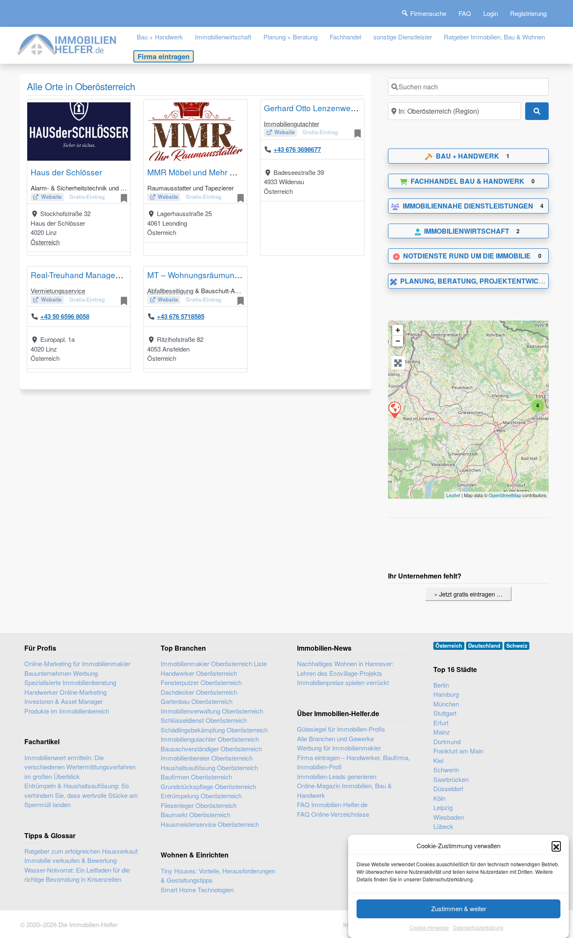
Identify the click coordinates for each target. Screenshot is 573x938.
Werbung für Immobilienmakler (339, 747)
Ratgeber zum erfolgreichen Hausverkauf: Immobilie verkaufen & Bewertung (81, 856)
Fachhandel (345, 36)
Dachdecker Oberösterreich (199, 692)
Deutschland (484, 645)
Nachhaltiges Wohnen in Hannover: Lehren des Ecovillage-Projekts (345, 668)
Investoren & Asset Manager (63, 701)
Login (490, 13)
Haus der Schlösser (66, 171)
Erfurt (440, 722)
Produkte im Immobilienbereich (66, 710)
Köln (439, 798)
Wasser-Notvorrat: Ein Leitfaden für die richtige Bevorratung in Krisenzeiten (77, 874)
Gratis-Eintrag (87, 197)
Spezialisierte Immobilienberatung (70, 682)
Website (51, 197)
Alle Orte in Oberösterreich (81, 86)
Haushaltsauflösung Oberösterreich (209, 767)
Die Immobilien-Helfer (87, 924)
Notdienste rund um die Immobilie (467, 256)
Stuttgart (444, 713)
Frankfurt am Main (458, 750)
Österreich (45, 241)
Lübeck (443, 826)
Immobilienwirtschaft (223, 36)
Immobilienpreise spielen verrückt (343, 682)
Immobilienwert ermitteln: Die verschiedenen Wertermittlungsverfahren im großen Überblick (79, 767)
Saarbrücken (451, 779)
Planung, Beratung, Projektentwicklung (481, 281)
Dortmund (447, 741)
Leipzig (443, 807)
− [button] (398, 340)
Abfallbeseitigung (170, 290)
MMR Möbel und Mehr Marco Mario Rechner (227, 171)
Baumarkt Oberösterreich (195, 814)
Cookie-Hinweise (429, 927)
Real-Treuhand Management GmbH (95, 274)
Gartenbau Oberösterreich (196, 701)
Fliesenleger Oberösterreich (199, 805)
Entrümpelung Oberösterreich (201, 795)
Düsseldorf (448, 788)
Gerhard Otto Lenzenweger (313, 107)
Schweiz (516, 645)
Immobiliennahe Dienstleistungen (468, 206)
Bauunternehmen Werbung (61, 673)
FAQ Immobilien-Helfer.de (332, 804)
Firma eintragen (164, 56)
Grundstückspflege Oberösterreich (208, 786)
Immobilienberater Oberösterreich (207, 757)
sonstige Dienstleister (402, 36)
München (446, 703)
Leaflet (453, 495)
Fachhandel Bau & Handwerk (467, 181)
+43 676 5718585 (180, 316)
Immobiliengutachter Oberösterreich (210, 739)
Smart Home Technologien (197, 889)
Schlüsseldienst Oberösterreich (204, 720)
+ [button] (398, 330)
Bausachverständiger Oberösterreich (211, 748)
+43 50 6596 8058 (64, 316)
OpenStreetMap (505, 495)
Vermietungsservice (58, 290)
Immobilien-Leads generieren (336, 776)
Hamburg (446, 694)
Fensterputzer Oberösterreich (201, 682)
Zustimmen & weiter (458, 908)
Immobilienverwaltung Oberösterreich (212, 710)
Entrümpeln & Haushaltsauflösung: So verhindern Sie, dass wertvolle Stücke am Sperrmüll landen (81, 795)
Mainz (441, 731)
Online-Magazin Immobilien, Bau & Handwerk (344, 790)
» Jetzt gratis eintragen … (468, 593)
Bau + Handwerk (160, 36)
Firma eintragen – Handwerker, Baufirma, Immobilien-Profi (353, 762)
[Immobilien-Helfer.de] (67, 43)
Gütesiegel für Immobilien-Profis (341, 728)
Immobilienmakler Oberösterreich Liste (214, 663)
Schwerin (446, 769)
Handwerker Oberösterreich (199, 673)
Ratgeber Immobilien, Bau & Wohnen (494, 36)
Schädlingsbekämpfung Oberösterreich (214, 729)
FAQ (464, 13)
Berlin (441, 684)
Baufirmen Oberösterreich (196, 776)
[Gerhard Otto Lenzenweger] (394, 409)
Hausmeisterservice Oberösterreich (210, 824)
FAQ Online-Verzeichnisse (333, 814)
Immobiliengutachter (291, 123)
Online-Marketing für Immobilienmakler (77, 663)
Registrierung (528, 13)
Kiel (438, 760)
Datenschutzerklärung (478, 927)
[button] (556, 846)
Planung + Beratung (290, 36)
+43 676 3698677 (297, 149)
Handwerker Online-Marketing (65, 692)
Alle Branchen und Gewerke (335, 738)
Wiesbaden (448, 817)
